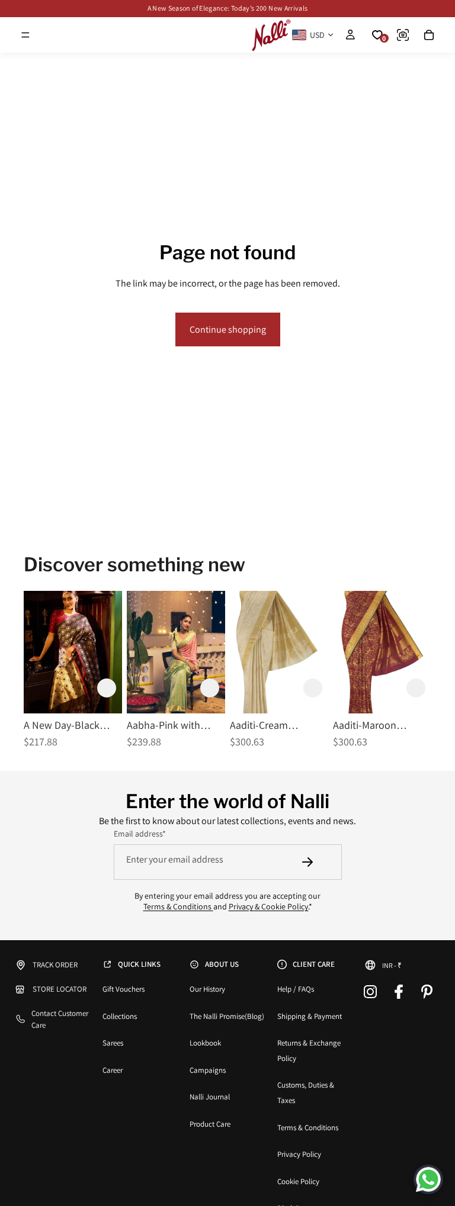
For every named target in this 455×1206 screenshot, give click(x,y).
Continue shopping (228, 329)
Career (112, 1070)
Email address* (140, 833)
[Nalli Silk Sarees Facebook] (399, 992)
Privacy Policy (299, 1154)
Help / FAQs (295, 989)
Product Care (210, 1124)
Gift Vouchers (123, 989)
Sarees (112, 1043)
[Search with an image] (403, 35)
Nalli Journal (210, 1097)
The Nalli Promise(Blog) (227, 1016)
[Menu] (25, 35)
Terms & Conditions (178, 906)
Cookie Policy (298, 1181)
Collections (119, 1016)
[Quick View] (143, 688)
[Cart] (429, 35)
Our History (207, 989)
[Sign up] (307, 862)
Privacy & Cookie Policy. (269, 906)
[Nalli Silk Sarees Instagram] (370, 992)
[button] (106, 687)
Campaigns (208, 1070)
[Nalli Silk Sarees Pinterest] (427, 992)
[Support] (428, 1179)
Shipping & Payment (309, 1016)
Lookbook (205, 1043)
